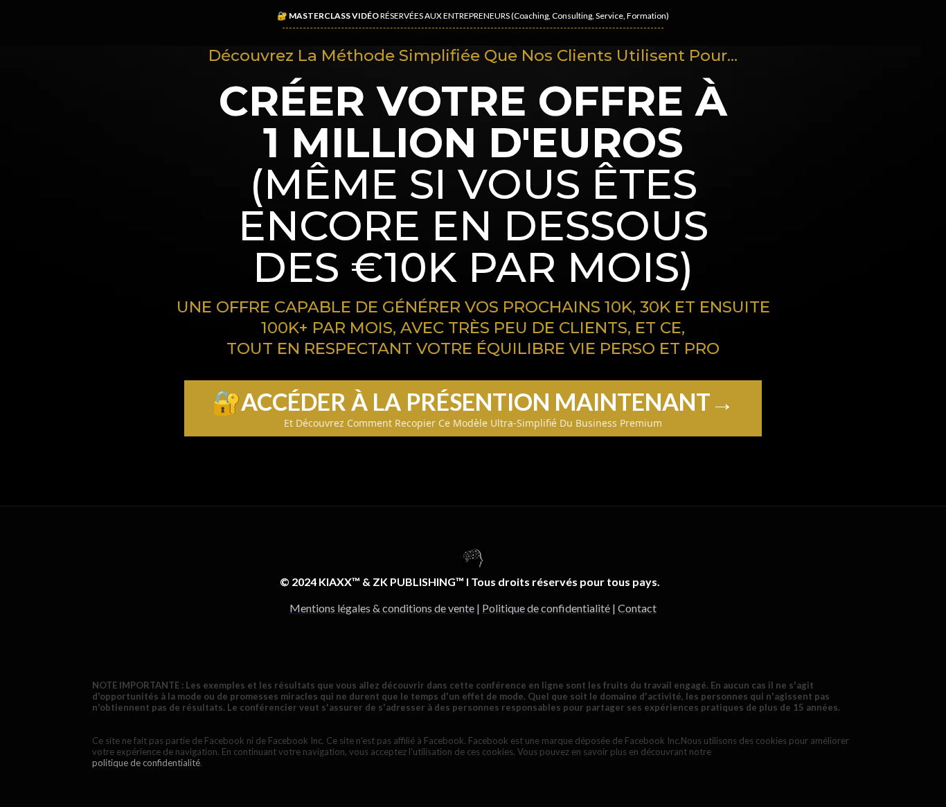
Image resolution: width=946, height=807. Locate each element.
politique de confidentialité (146, 762)
